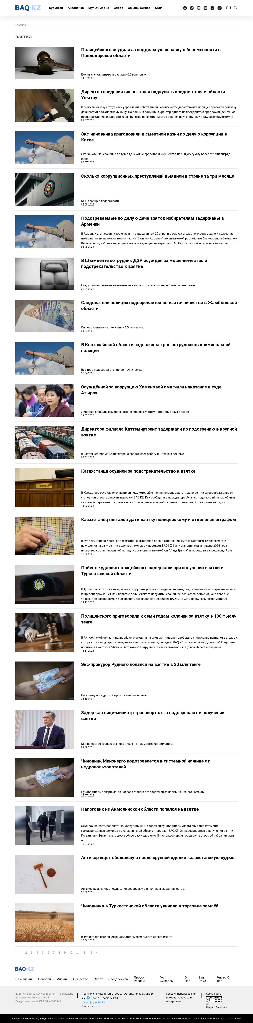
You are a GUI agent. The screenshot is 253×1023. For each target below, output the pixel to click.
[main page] (28, 8)
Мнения (62, 979)
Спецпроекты (118, 979)
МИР (158, 8)
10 (71, 952)
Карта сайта (213, 993)
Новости (44, 979)
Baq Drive (202, 979)
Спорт (118, 8)
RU (228, 8)
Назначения (24, 979)
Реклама (87, 1006)
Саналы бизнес (139, 8)
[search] (236, 8)
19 (90, 952)
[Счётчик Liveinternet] (214, 998)
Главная (20, 24)
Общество (80, 979)
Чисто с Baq (223, 979)
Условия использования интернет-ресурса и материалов (181, 997)
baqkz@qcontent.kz (94, 1002)
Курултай (56, 8)
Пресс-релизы (139, 979)
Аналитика (76, 8)
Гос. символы (166, 979)
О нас (187, 979)
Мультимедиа (98, 8)
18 (83, 952)
